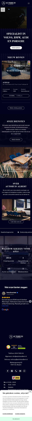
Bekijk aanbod (16, 47)
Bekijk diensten (16, 139)
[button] (1, 301)
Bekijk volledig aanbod (16, 108)
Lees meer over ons (16, 222)
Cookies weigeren (20, 413)
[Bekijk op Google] (3, 293)
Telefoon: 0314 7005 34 (16, 353)
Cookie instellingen (8, 413)
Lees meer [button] (5, 306)
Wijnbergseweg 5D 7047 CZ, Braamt (16, 364)
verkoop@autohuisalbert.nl (16, 359)
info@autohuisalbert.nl (16, 356)
